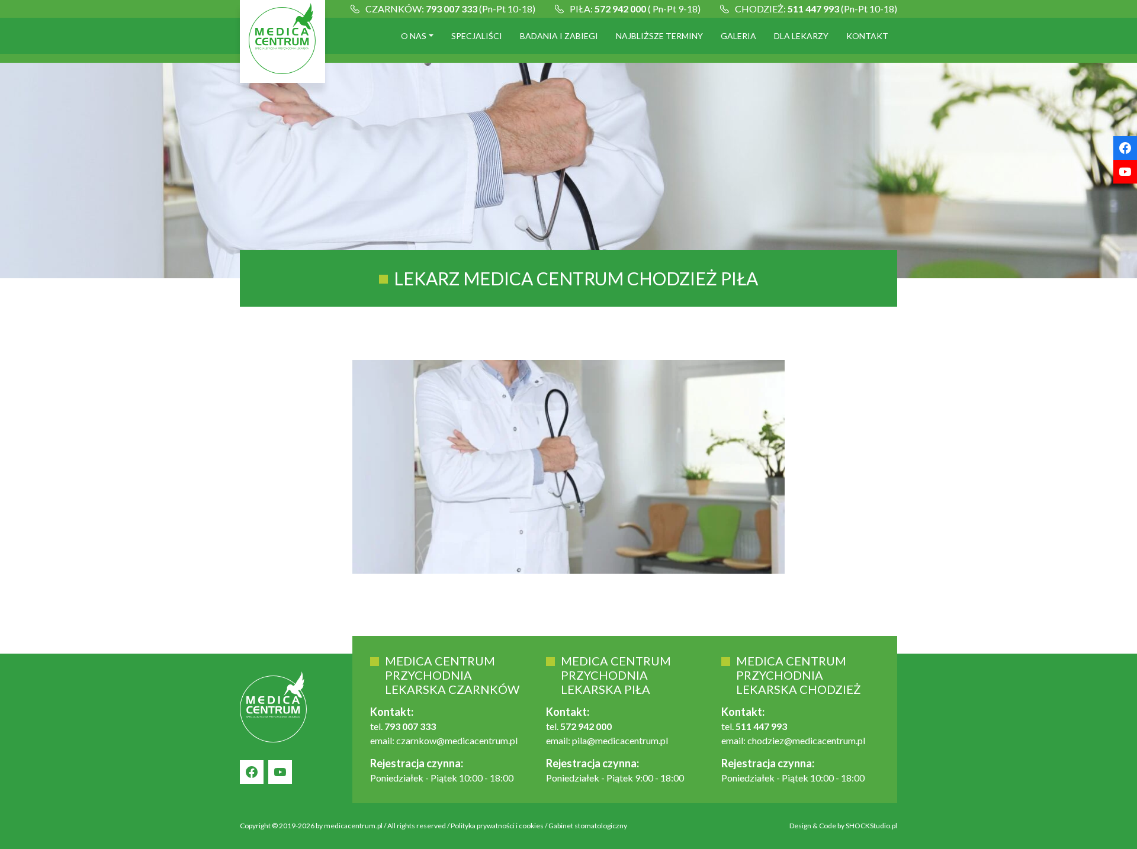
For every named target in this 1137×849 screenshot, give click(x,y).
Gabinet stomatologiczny (587, 825)
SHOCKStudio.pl (871, 825)
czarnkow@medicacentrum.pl (457, 740)
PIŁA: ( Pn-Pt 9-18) (635, 8)
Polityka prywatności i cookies (497, 825)
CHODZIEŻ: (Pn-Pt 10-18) (816, 8)
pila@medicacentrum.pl (620, 740)
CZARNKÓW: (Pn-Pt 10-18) (450, 8)
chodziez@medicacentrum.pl (806, 740)
